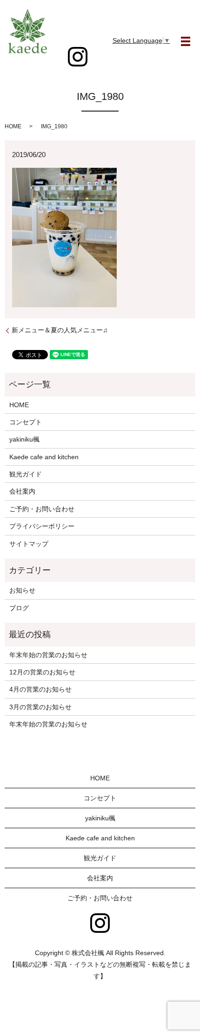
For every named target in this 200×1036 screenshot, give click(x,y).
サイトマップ (28, 544)
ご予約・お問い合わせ (41, 509)
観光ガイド (25, 474)
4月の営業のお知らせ (40, 689)
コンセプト (25, 422)
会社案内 (22, 491)
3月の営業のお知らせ (40, 707)
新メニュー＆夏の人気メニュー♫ (60, 330)
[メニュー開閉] (185, 41)
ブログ (19, 608)
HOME (13, 126)
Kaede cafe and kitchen (44, 457)
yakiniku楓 (24, 439)
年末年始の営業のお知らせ (48, 655)
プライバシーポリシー (41, 526)
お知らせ (22, 590)
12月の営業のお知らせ (42, 672)
